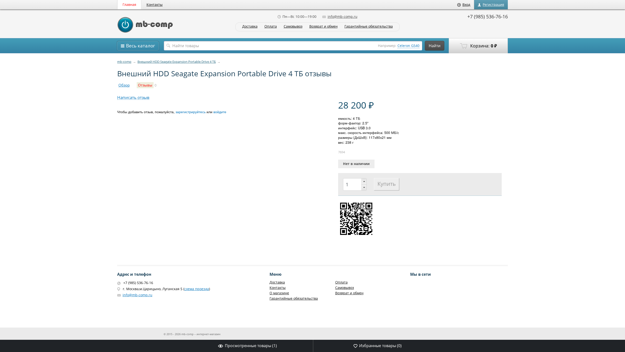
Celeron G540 (408, 45)
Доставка (250, 26)
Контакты (154, 4)
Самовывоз (293, 26)
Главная (129, 4)
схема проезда (196, 288)
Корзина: (483, 46)
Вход (466, 4)
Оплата (270, 26)
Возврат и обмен (323, 26)
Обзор (124, 85)
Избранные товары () (380, 345)
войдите (219, 111)
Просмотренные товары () (251, 345)
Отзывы (145, 85)
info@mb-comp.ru (342, 16)
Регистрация (493, 4)
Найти (434, 45)
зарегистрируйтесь (191, 111)
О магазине (279, 293)
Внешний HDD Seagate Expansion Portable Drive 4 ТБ (176, 62)
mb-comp (124, 62)
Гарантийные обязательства (368, 26)
